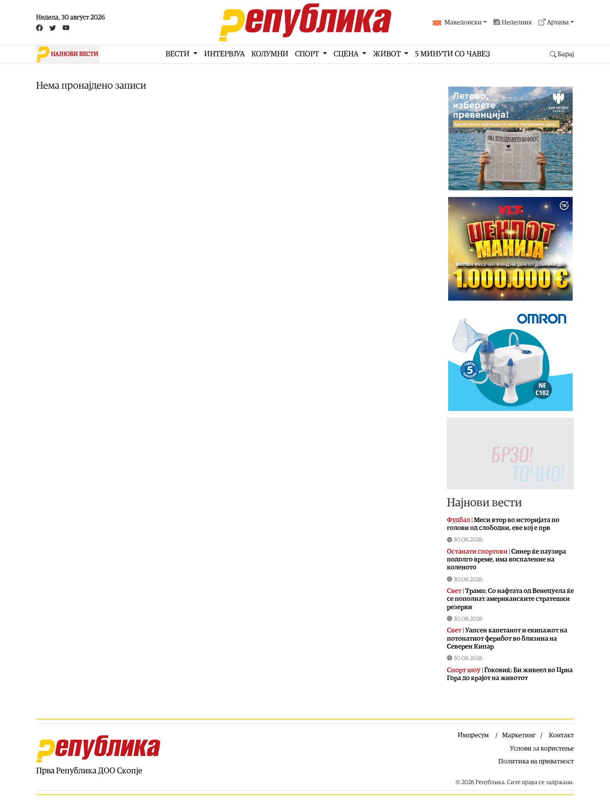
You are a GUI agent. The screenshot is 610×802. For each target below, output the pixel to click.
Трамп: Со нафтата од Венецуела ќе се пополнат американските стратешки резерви (510, 599)
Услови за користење (542, 748)
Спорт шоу (464, 670)
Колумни (269, 54)
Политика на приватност (536, 761)
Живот (388, 54)
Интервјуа (224, 54)
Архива (558, 22)
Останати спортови (477, 551)
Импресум (473, 735)
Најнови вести (484, 502)
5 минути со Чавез (452, 54)
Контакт (561, 735)
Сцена (347, 54)
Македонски (463, 22)
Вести (178, 54)
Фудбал (458, 520)
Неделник (517, 22)
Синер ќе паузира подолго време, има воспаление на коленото (506, 559)
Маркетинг (519, 735)
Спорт (308, 54)
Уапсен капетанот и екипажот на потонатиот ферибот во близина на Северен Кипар (507, 638)
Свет (454, 591)
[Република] (305, 22)
